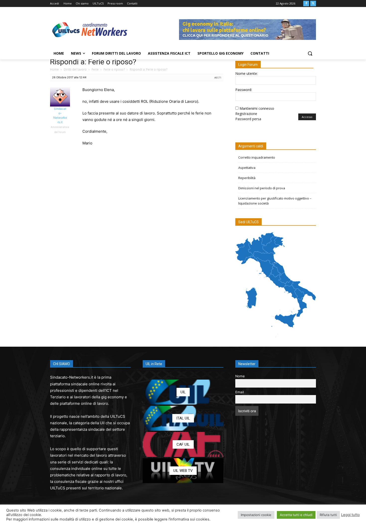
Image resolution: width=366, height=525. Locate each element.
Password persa (248, 118)
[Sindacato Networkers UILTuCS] (90, 29)
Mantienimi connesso (257, 108)
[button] (310, 53)
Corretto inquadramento (256, 157)
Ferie (95, 69)
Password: (243, 89)
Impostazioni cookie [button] (256, 515)
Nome (240, 376)
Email (239, 392)
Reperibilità (246, 178)
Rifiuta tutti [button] (328, 515)
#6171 (217, 77)
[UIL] (183, 392)
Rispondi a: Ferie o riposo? (93, 61)
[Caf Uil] (183, 444)
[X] (313, 3)
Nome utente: (246, 73)
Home (54, 69)
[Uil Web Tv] (183, 470)
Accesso (307, 117)
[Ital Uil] (183, 418)
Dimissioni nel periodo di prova (261, 188)
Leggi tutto (350, 515)
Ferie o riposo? (114, 69)
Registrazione (246, 113)
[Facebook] (306, 3)
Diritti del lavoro (75, 69)
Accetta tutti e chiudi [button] (296, 515)
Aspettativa (246, 167)
